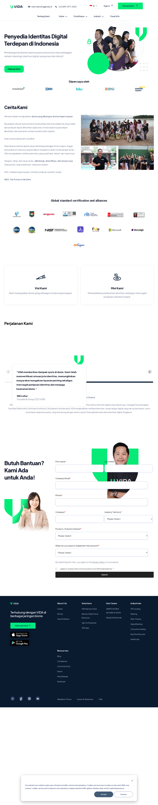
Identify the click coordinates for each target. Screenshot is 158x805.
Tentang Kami (43, 16)
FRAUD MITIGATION (114, 618)
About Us (62, 603)
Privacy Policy (98, 562)
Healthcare (135, 639)
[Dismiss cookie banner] (132, 780)
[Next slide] (150, 372)
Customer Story (63, 666)
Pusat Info (115, 16)
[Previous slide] (8, 372)
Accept (104, 794)
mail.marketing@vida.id (41, 6)
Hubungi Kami (14, 69)
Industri (97, 16)
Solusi (61, 16)
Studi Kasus (79, 16)
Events (60, 671)
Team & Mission (63, 619)
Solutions (87, 603)
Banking (134, 614)
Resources (63, 650)
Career (60, 609)
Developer (61, 681)
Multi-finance (136, 619)
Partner (60, 614)
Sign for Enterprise (89, 623)
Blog (59, 656)
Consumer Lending (138, 629)
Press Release (62, 676)
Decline (123, 794)
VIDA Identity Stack (89, 609)
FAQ (100, 699)
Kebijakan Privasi (64, 699)
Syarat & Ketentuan (85, 699)
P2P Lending (135, 609)
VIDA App (85, 628)
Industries (136, 603)
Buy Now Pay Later (138, 634)
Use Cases (111, 603)
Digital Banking (137, 624)
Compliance (62, 661)
